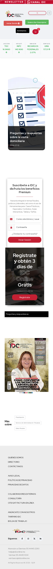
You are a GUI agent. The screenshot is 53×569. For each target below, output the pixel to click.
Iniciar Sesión (12, 23)
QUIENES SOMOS (15, 457)
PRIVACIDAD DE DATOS (18, 484)
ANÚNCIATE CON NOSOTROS (21, 512)
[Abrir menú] (49, 13)
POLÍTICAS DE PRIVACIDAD (20, 480)
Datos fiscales (20, 428)
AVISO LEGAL (14, 475)
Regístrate (24, 297)
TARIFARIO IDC (14, 516)
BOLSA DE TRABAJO (17, 521)
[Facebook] (22, 538)
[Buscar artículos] (37, 13)
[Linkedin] (40, 538)
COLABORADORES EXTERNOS (22, 494)
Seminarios (21, 31)
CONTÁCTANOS (15, 466)
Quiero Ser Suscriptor (37, 22)
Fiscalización (20, 417)
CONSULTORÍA (15, 498)
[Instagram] (28, 538)
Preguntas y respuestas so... (18, 314)
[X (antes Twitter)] (34, 538)
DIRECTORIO (13, 462)
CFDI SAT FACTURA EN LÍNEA (21, 503)
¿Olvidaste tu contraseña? (25, 233)
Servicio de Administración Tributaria (28, 423)
